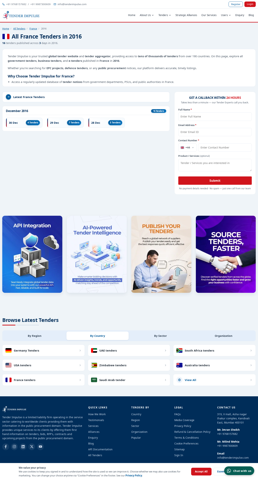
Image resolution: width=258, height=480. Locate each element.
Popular (136, 437)
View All (190, 380)
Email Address (187, 125)
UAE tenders (108, 350)
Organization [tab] (223, 336)
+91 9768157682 (16, 4)
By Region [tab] (34, 336)
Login (250, 4)
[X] (31, 446)
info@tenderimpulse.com (72, 4)
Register (235, 4)
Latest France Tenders (29, 97)
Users (224, 15)
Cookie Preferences (186, 443)
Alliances (94, 432)
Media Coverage (184, 420)
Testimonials (96, 420)
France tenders (24, 380)
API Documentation (100, 449)
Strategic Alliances (186, 15)
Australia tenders (197, 365)
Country (136, 414)
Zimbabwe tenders (112, 365)
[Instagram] (14, 446)
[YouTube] (40, 446)
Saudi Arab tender (112, 380)
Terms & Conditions (186, 437)
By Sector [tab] (160, 336)
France (33, 28)
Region (135, 420)
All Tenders (19, 28)
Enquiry (239, 15)
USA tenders (22, 365)
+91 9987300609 (40, 4)
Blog (251, 15)
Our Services (208, 15)
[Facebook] (5, 446)
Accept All (201, 471)
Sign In (178, 455)
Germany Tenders (26, 350)
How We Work (97, 414)
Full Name (185, 109)
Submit (214, 181)
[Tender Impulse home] (21, 15)
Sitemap (179, 449)
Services (93, 426)
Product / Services (194, 156)
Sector (135, 426)
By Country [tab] (97, 336)
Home (131, 15)
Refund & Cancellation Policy (192, 432)
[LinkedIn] (23, 446)
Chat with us (242, 471)
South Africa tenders (199, 350)
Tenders (163, 15)
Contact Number (188, 140)
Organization (139, 432)
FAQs (177, 414)
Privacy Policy (133, 475)
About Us (145, 15)
